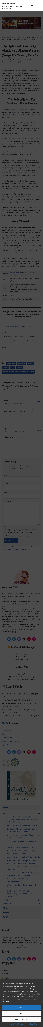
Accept (21, 1008)
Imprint (33, 1024)
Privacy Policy (23, 1024)
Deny (21, 1013)
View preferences (21, 1019)
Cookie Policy (11, 1024)
